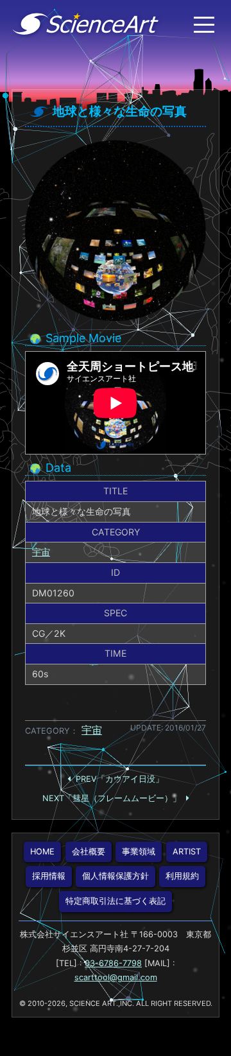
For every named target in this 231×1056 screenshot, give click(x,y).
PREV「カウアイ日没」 (120, 779)
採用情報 (48, 876)
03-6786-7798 (113, 963)
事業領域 (138, 851)
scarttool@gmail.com (115, 977)
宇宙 (41, 551)
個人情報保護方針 (115, 876)
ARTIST (187, 851)
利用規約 (182, 876)
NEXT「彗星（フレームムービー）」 (111, 798)
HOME (42, 851)
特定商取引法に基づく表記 (115, 901)
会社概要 (88, 851)
